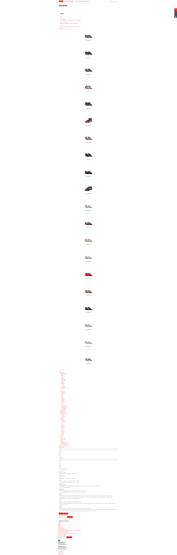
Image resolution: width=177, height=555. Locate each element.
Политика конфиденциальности (63, 529)
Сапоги (78, 26)
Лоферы (67, 26)
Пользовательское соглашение (63, 531)
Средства (79, 20)
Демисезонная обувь (63, 23)
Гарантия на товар (61, 528)
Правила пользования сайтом (63, 532)
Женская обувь (62, 20)
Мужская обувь (73, 20)
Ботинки (61, 26)
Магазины (59, 525)
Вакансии (59, 524)
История (59, 523)
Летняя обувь (74, 23)
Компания (59, 522)
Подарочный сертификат (62, 534)
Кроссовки (64, 26)
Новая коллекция (68, 20)
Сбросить (65, 513)
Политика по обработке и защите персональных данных (67, 533)
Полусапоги (71, 26)
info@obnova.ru (60, 553)
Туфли (77, 23)
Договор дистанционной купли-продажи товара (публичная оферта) (69, 530)
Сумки (77, 20)
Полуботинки (75, 26)
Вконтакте (59, 540)
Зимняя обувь (69, 23)
